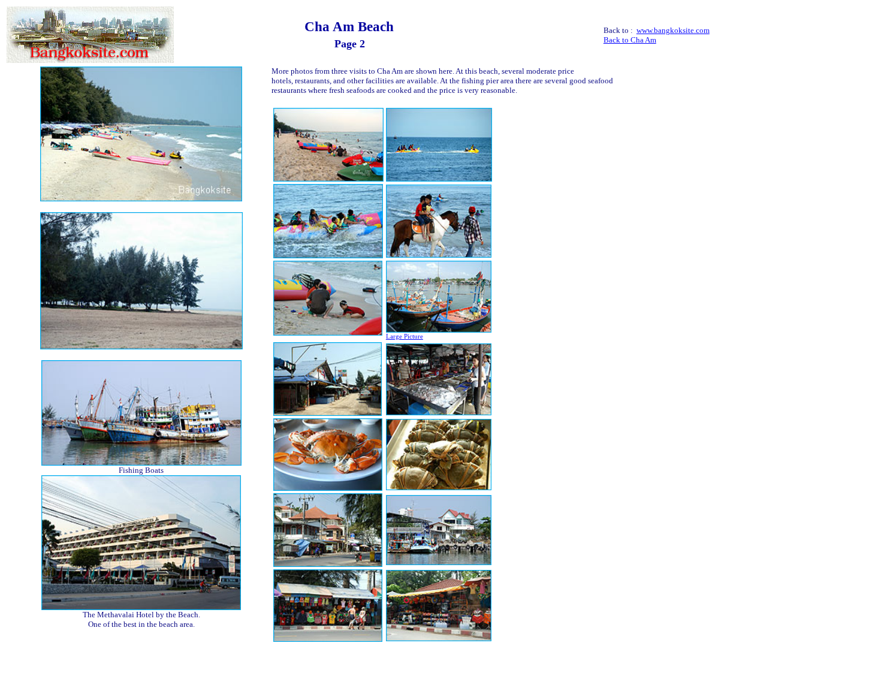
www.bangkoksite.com (673, 30)
